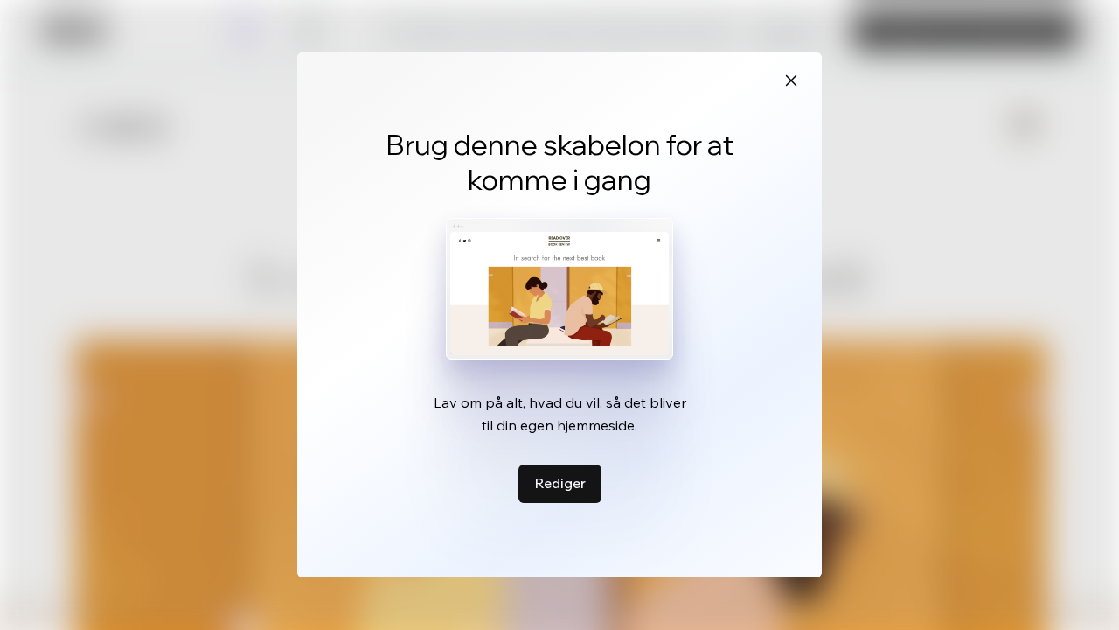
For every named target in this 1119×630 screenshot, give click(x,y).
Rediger (560, 483)
